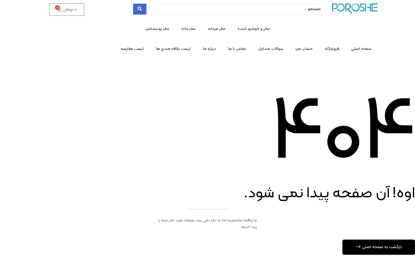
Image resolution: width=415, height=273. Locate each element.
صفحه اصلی (361, 49)
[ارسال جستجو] (139, 9)
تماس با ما (237, 49)
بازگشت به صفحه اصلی (381, 247)
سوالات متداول (270, 49)
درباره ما (209, 49)
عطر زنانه (188, 29)
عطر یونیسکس (157, 29)
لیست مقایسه (132, 49)
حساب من (304, 49)
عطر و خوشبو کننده (254, 29)
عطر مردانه (216, 29)
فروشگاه (332, 49)
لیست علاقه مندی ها (173, 49)
